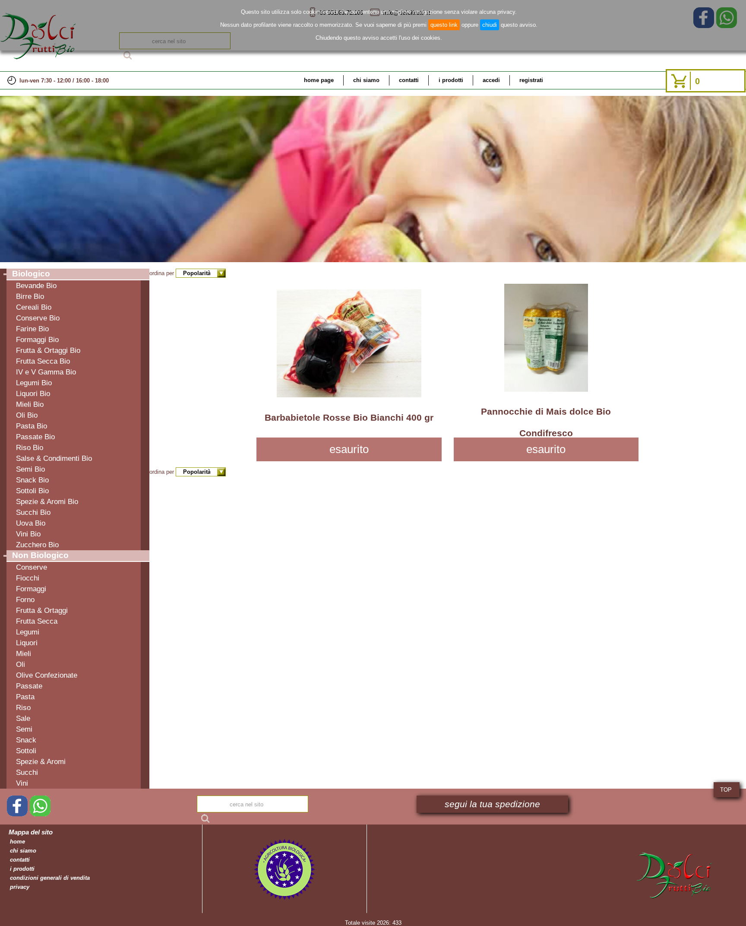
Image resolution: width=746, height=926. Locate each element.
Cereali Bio (33, 307)
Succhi (27, 772)
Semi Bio (30, 469)
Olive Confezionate (46, 675)
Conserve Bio (38, 318)
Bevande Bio (36, 285)
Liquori (27, 642)
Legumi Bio (34, 382)
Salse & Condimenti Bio (54, 458)
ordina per (162, 273)
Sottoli (26, 750)
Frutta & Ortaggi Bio (48, 350)
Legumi (27, 632)
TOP (726, 789)
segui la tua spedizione (492, 804)
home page (319, 80)
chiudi (489, 25)
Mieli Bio (30, 404)
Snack (26, 740)
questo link (444, 25)
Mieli (23, 653)
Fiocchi (27, 578)
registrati (531, 80)
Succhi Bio (33, 512)
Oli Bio (27, 415)
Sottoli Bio (32, 490)
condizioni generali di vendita (50, 878)
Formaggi (31, 588)
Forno (25, 599)
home (17, 841)
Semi (24, 729)
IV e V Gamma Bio (46, 372)
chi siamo (366, 80)
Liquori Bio (33, 393)
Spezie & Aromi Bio (47, 501)
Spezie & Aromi (41, 761)
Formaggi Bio (37, 339)
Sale (23, 718)
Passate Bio (35, 436)
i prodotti (451, 80)
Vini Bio (28, 534)
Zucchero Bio (37, 544)
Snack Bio (32, 480)
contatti (409, 80)
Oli (20, 664)
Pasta (25, 696)
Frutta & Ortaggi (42, 610)
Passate (29, 686)
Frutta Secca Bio (43, 361)
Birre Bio (30, 296)
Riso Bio (29, 447)
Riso (23, 707)
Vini (22, 783)
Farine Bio (32, 328)
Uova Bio (30, 523)
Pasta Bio (31, 426)
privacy (19, 887)
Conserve (31, 567)
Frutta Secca (36, 621)
